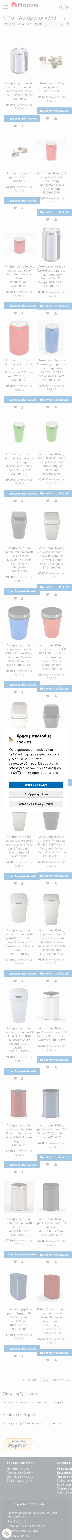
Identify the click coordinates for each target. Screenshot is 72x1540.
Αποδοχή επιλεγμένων (36, 804)
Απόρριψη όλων (36, 794)
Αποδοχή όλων (36, 785)
